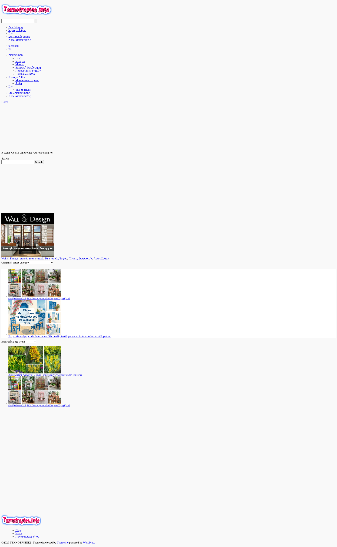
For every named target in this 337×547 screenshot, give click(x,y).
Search (5, 158)
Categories (6, 262)
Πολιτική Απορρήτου (27, 536)
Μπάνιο (19, 64)
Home (4, 101)
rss (9, 48)
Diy (10, 33)
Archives (5, 341)
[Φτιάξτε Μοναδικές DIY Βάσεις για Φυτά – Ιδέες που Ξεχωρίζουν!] (34, 296)
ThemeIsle (62, 542)
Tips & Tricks (23, 89)
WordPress (89, 542)
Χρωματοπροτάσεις (19, 39)
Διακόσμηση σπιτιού (31, 258)
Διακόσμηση (15, 27)
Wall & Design (9, 258)
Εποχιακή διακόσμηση (28, 67)
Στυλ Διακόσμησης (19, 36)
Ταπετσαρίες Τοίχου (56, 258)
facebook (13, 45)
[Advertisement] (65, 146)
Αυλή (18, 83)
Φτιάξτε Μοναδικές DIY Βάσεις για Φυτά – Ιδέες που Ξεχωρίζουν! (39, 298)
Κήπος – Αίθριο (17, 30)
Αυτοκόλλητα (101, 258)
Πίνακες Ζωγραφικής (80, 258)
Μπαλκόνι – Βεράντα (27, 80)
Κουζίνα (20, 61)
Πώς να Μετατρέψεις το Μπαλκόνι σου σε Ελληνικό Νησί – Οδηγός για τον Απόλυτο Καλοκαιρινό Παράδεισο (59, 336)
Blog (18, 530)
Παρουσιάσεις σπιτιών (28, 70)
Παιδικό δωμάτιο (25, 73)
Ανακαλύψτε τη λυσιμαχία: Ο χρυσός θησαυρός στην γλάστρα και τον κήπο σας (45, 374)
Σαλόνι (19, 58)
